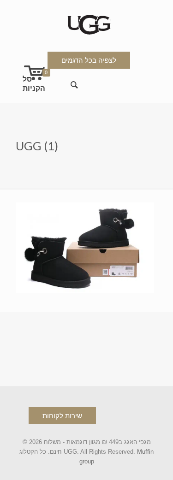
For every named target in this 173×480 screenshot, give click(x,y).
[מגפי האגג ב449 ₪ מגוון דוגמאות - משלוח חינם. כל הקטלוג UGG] (86, 23)
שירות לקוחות (62, 416)
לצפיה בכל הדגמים (88, 60)
